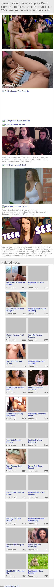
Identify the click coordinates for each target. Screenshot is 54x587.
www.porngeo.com (11, 586)
